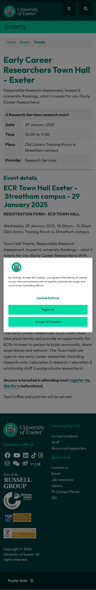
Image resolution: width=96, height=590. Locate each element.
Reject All (48, 309)
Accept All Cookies (48, 321)
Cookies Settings (48, 297)
